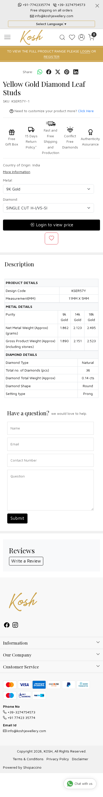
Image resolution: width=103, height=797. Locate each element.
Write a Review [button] (26, 561)
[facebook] (48, 72)
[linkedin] (75, 72)
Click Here (86, 111)
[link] (62, 37)
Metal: (8, 180)
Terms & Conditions (28, 759)
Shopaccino (32, 767)
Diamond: (10, 199)
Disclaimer (80, 759)
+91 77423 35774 (20, 717)
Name (14, 421)
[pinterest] (66, 72)
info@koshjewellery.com (54, 16)
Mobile (14, 453)
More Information (16, 172)
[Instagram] (15, 625)
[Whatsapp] (39, 72)
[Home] (31, 37)
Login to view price (54, 224)
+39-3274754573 (71, 4)
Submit (17, 518)
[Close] (97, 5)
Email (14, 437)
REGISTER (52, 56)
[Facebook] (6, 625)
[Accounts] (81, 37)
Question (16, 469)
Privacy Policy (57, 759)
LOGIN (85, 51)
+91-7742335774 (36, 4)
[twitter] (57, 72)
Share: (28, 72)
